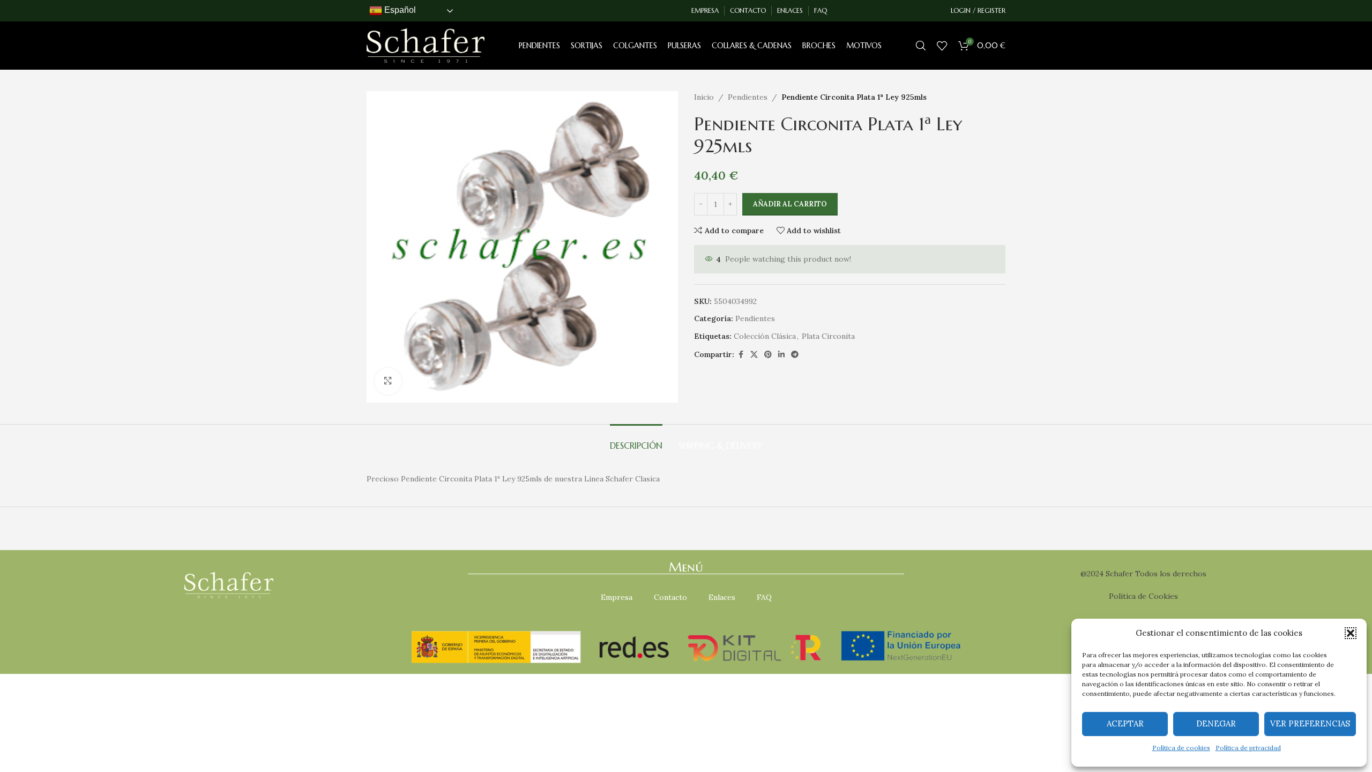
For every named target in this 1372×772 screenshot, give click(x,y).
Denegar (1216, 723)
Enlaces (722, 597)
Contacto (670, 597)
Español (399, 9)
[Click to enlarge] (388, 381)
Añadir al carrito (790, 204)
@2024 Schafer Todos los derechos (1143, 573)
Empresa (616, 597)
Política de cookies (1181, 748)
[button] (1350, 633)
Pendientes (747, 97)
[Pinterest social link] (768, 354)
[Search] (920, 45)
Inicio (704, 97)
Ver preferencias (1310, 723)
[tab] (636, 440)
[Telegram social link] (795, 354)
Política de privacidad (1248, 748)
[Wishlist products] (942, 45)
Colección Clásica (765, 336)
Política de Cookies (1143, 596)
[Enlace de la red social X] (754, 354)
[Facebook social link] (740, 354)
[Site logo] (425, 45)
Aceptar (1125, 723)
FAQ (764, 597)
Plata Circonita (828, 336)
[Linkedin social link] (781, 354)
